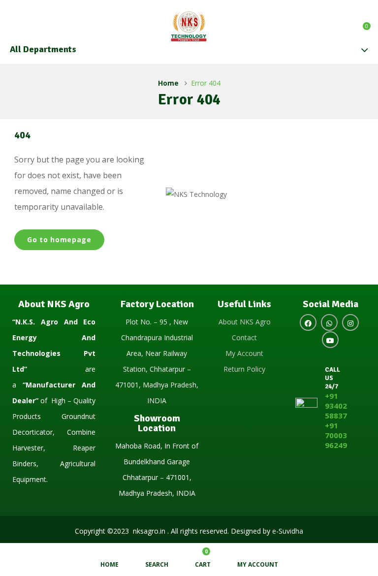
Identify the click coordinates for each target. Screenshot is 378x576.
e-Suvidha (287, 531)
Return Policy (244, 369)
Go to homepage (59, 239)
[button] (362, 23)
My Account (244, 353)
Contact (244, 337)
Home (168, 83)
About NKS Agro (245, 321)
